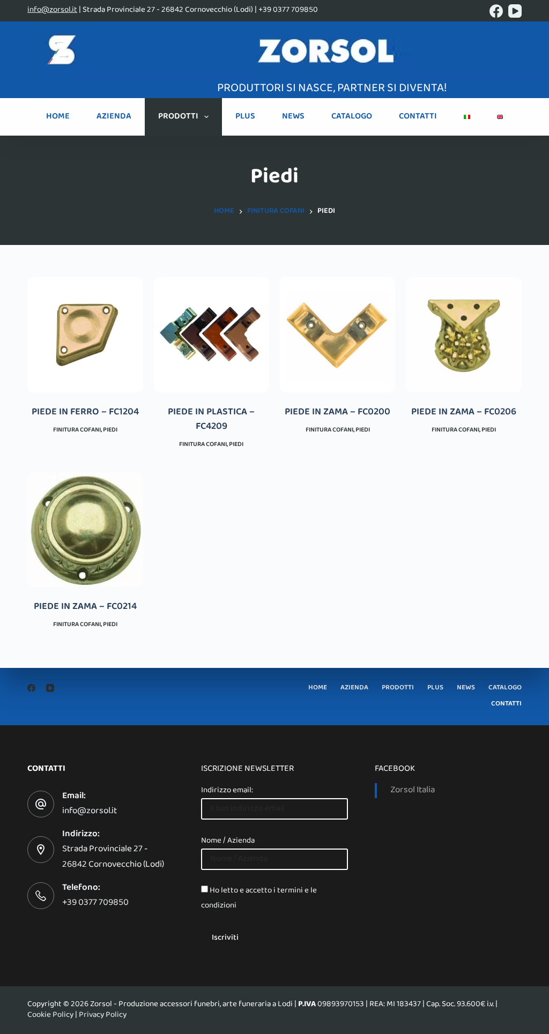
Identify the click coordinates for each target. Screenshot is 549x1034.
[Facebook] (496, 11)
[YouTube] (515, 11)
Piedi (110, 430)
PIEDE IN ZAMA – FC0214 (85, 607)
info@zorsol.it (52, 10)
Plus (245, 116)
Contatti (418, 116)
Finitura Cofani (77, 430)
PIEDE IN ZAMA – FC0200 (337, 412)
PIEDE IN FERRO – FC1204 (85, 412)
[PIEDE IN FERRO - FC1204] (85, 334)
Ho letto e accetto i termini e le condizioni (259, 898)
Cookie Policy (50, 1015)
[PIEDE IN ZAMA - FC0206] (463, 334)
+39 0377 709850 (95, 903)
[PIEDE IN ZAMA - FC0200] (337, 334)
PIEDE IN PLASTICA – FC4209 (211, 420)
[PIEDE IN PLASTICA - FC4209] (211, 334)
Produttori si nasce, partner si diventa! (332, 89)
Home (58, 116)
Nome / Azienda (228, 841)
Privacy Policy (103, 1015)
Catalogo (351, 116)
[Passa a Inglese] (500, 117)
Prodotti (178, 116)
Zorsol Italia (412, 791)
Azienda (114, 116)
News (293, 116)
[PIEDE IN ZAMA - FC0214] (85, 529)
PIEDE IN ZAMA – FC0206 (463, 412)
